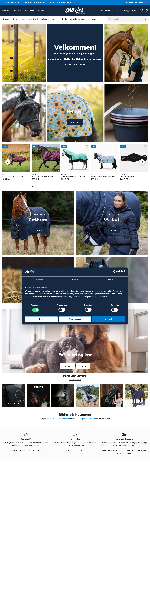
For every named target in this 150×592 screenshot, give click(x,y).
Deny (41, 319)
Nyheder (6, 19)
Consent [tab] (39, 280)
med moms (139, 2)
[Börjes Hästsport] (75, 10)
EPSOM (122, 174)
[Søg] (145, 19)
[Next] (142, 162)
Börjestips (40, 10)
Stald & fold (32, 19)
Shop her (75, 122)
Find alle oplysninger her (75, 64)
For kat (83, 366)
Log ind (133, 10)
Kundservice (6, 10)
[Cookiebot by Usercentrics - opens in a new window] (115, 272)
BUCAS (5, 174)
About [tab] (110, 280)
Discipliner (54, 19)
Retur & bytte (29, 10)
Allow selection (75, 319)
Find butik (17, 10)
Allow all (108, 319)
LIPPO (63, 174)
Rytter (15, 19)
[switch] (61, 310)
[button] (115, 11)
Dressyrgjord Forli (127, 176)
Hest (23, 19)
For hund (68, 366)
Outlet (65, 19)
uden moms (129, 2)
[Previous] (7, 162)
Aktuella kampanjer (78, 19)
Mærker (93, 19)
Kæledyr (44, 19)
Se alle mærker (75, 380)
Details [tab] (75, 280)
